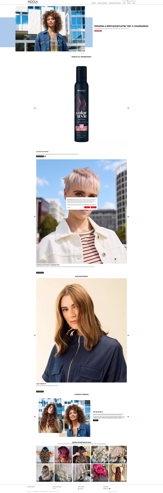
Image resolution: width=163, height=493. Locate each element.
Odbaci (87, 207)
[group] (81, 29)
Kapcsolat (54, 488)
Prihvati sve (93, 207)
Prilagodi (68, 207)
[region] (82, 203)
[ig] (104, 488)
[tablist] (81, 52)
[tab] (81, 438)
